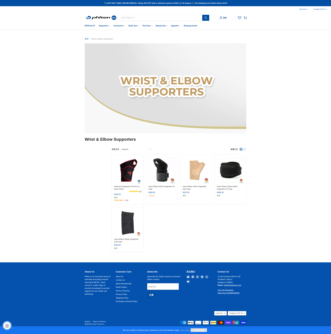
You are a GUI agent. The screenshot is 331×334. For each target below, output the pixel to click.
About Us (119, 276)
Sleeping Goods (190, 25)
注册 (151, 295)
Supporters (104, 25)
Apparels (175, 25)
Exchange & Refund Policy (126, 301)
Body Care (133, 25)
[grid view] (241, 149)
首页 (87, 39)
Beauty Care (161, 25)
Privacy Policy (121, 294)
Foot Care (146, 25)
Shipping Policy (122, 298)
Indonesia (302, 9)
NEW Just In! (90, 25)
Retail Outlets (121, 287)
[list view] (244, 149)
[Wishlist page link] (239, 17)
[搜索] (205, 18)
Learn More (185, 330)
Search (87, 321)
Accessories (119, 25)
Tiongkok (319, 9)
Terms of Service (123, 291)
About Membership (123, 284)
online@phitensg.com (232, 285)
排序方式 (115, 149)
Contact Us (120, 280)
